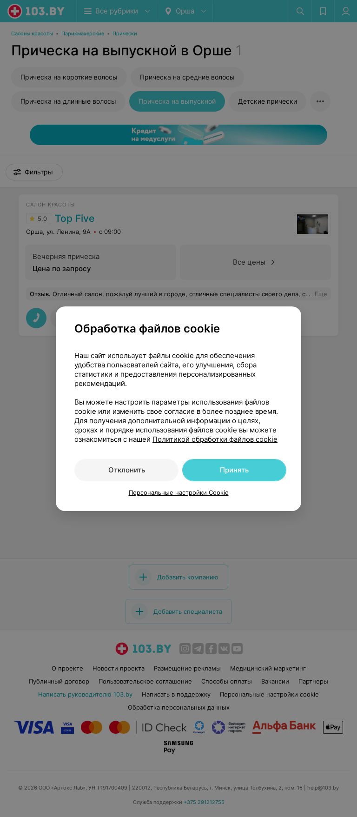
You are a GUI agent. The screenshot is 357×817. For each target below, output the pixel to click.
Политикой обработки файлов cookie (215, 439)
